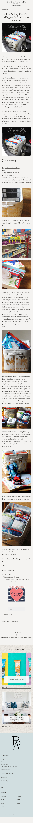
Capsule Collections (5, 769)
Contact (3, 784)
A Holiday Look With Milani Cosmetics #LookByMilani (16, 637)
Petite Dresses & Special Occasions (9, 767)
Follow (3, 793)
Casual (2, 760)
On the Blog (5, 755)
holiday (14, 111)
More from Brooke (7, 774)
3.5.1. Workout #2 (16, 632)
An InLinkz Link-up (7, 614)
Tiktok (2, 803)
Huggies (4, 554)
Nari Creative (23, 815)
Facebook (3, 800)
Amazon (19, 797)
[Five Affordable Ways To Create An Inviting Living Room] (16, 723)
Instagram (3, 797)
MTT (29, 815)
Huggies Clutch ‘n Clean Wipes (11, 168)
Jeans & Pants (4, 764)
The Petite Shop (4, 781)
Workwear (3, 762)
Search (2, 787)
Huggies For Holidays (14, 559)
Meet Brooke (4, 778)
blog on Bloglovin (14, 577)
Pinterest (3, 807)
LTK (18, 800)
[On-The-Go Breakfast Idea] (16, 684)
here (16, 621)
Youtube (19, 803)
